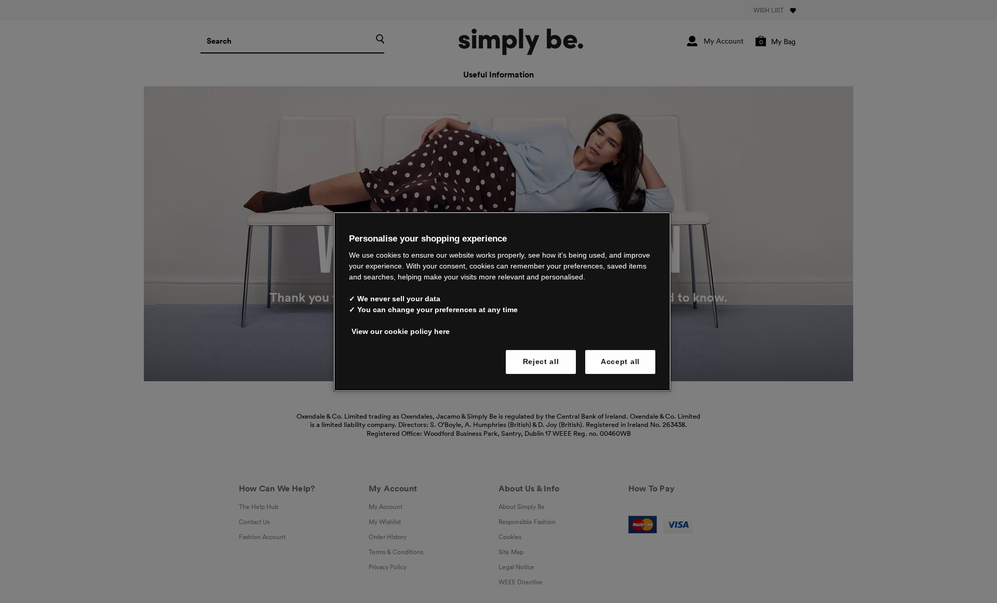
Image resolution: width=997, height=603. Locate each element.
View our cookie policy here (401, 331)
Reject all (541, 361)
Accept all (620, 361)
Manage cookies (386, 361)
